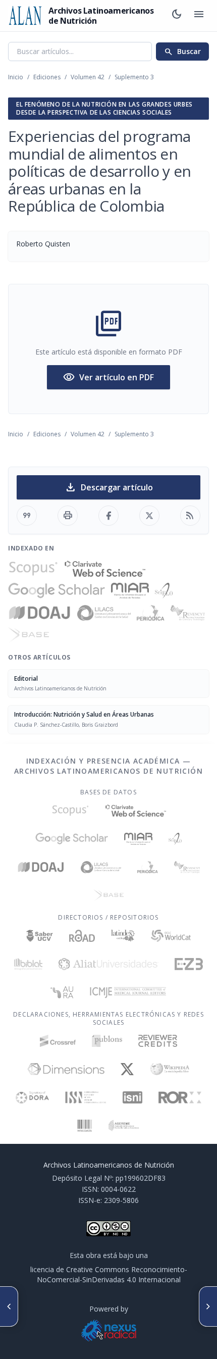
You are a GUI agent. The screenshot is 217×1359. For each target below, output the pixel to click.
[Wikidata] (84, 1126)
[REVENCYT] (188, 613)
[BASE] (28, 635)
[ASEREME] (124, 1126)
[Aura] (62, 992)
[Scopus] (33, 569)
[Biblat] (28, 964)
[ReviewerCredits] (157, 1041)
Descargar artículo (109, 487)
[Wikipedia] (170, 1069)
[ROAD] (82, 936)
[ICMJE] (128, 992)
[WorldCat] (171, 936)
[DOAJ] (39, 613)
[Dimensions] (65, 1069)
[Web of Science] (105, 569)
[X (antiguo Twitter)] (127, 1069)
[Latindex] (123, 936)
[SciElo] (163, 591)
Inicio (15, 77)
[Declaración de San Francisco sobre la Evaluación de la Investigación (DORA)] (32, 1097)
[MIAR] (130, 591)
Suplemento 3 (134, 77)
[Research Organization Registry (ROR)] (179, 1097)
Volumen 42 (87, 77)
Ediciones (47, 77)
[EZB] (189, 964)
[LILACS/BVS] (104, 613)
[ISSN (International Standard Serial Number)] (85, 1097)
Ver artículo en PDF (108, 377)
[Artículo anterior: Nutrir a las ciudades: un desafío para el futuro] (9, 1306)
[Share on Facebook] (108, 516)
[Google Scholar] (56, 591)
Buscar (182, 51)
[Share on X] (149, 516)
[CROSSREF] (58, 1041)
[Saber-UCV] (39, 936)
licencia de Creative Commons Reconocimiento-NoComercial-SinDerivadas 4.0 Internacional (108, 1274)
